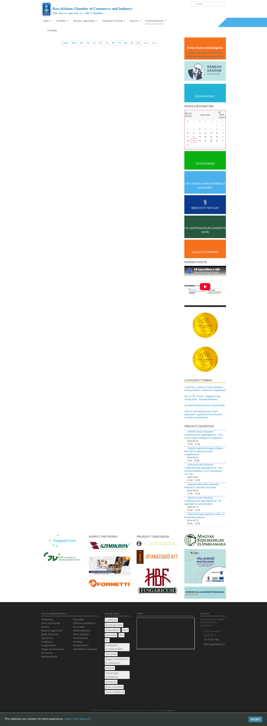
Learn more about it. (77, 719)
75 (94, 42)
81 (132, 42)
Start (65, 42)
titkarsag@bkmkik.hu (214, 644)
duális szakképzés (115, 692)
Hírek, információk (50, 623)
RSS (222, 10)
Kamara (45, 626)
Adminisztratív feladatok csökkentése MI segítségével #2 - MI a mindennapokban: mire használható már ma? (203, 469)
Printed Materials (154, 22)
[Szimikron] (109, 547)
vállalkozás (111, 681)
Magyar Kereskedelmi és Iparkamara (117, 661)
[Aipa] (109, 566)
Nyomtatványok (49, 656)
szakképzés (111, 619)
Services (134, 20)
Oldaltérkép (47, 619)
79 (119, 42)
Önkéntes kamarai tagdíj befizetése (205, 56)
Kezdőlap (78, 641)
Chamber (61, 20)
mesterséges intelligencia (112, 675)
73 (81, 42)
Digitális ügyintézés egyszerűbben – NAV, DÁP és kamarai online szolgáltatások (204, 451)
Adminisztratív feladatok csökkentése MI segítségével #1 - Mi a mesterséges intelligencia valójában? (203, 434)
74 (88, 42)
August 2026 (205, 115)
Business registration (84, 20)
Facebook (205, 10)
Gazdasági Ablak (114, 624)
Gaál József (111, 654)
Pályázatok (78, 619)
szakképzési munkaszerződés (114, 647)
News (46, 20)
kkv (107, 640)
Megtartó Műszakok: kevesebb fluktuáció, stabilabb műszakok (201, 486)
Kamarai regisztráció (51, 630)
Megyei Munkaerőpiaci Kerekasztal (53, 651)
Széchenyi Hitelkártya (84, 623)
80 (126, 42)
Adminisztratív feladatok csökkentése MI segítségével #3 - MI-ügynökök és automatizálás (203, 500)
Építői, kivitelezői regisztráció (49, 636)
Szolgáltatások (48, 645)
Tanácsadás (79, 626)
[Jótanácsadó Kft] (157, 557)
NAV (121, 635)
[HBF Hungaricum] (157, 581)
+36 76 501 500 (211, 639)
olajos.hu (170, 710)
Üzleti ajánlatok (81, 634)
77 (107, 42)
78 (113, 42)
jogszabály (111, 635)
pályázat (110, 667)
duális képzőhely (114, 686)
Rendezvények (80, 638)
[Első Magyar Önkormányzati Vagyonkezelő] (157, 544)
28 (211, 141)
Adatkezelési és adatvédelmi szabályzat (85, 647)
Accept (255, 719)
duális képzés (113, 629)
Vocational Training (112, 20)
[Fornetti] (109, 584)
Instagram (216, 10)
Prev (74, 42)
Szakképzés (47, 641)
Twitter (211, 10)
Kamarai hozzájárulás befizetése (205, 52)
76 (100, 42)
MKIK (125, 629)
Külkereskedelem (82, 630)
